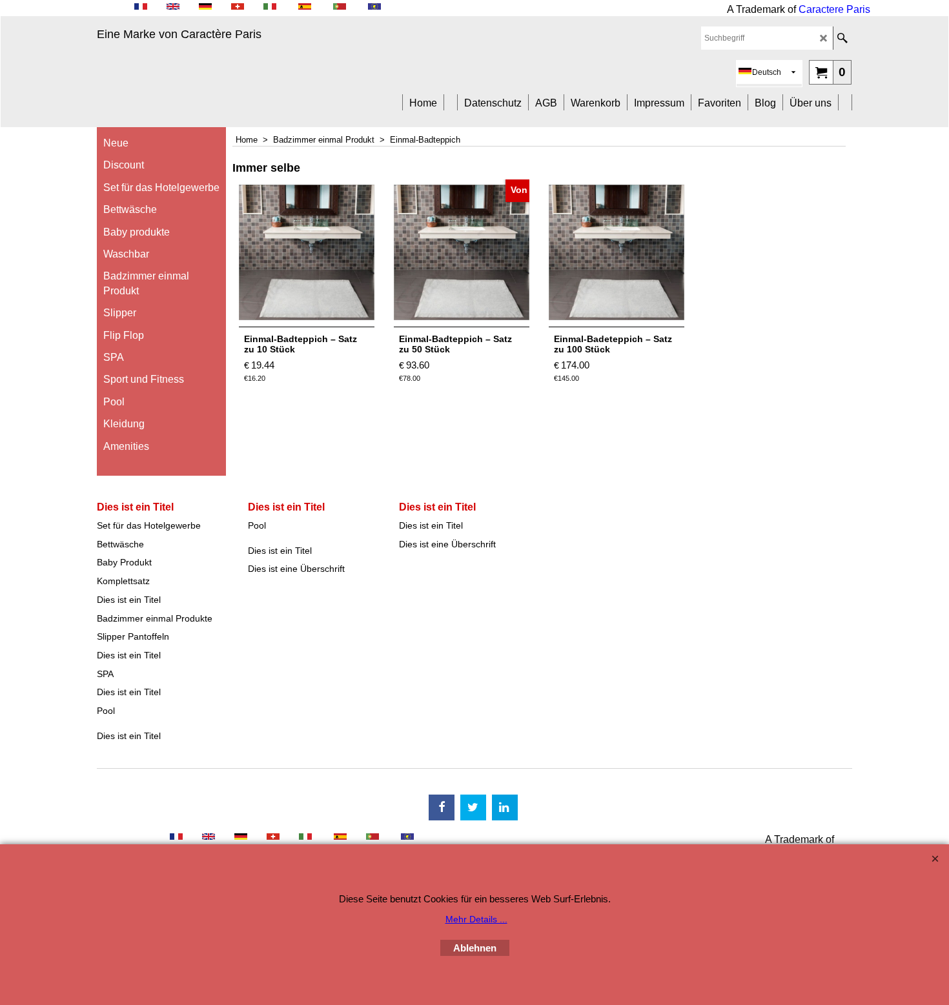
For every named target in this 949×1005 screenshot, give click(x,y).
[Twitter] (473, 807)
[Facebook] (441, 807)
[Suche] (842, 38)
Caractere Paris (834, 9)
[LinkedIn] (505, 807)
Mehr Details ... (476, 919)
